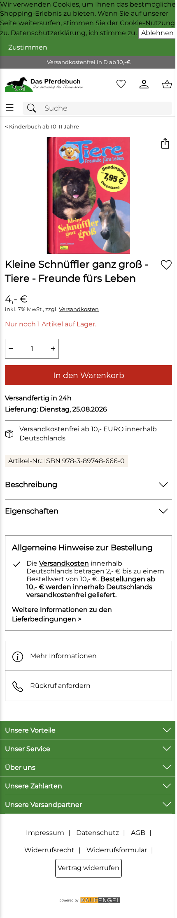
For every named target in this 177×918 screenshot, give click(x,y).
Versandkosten (79, 309)
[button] (165, 144)
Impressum (45, 833)
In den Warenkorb (88, 375)
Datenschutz (97, 833)
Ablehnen (157, 33)
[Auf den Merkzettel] (166, 264)
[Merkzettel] (121, 84)
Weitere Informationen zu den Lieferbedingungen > (62, 614)
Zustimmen (27, 47)
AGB (138, 833)
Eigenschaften (31, 511)
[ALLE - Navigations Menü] (10, 108)
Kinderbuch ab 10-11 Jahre (44, 127)
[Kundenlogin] (144, 84)
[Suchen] (33, 108)
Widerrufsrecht (49, 850)
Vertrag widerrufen (88, 868)
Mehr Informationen (63, 656)
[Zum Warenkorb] (167, 84)
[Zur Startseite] (44, 84)
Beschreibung (31, 484)
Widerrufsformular (116, 850)
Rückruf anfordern (60, 686)
